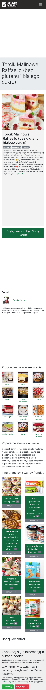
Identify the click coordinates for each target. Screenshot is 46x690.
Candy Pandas (19, 300)
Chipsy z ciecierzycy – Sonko (34, 623)
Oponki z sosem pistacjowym (11, 500)
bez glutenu (16, 147)
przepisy (26, 147)
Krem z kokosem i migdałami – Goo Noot (34, 549)
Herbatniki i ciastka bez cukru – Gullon (34, 585)
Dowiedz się (6, 682)
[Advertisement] (23, 34)
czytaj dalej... (20, 174)
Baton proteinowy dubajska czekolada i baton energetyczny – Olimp (34, 507)
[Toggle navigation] (40, 4)
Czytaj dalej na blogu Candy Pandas (23, 233)
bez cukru (7, 147)
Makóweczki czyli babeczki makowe (11, 620)
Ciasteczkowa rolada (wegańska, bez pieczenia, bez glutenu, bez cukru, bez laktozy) (11, 540)
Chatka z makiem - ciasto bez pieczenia (11, 583)
